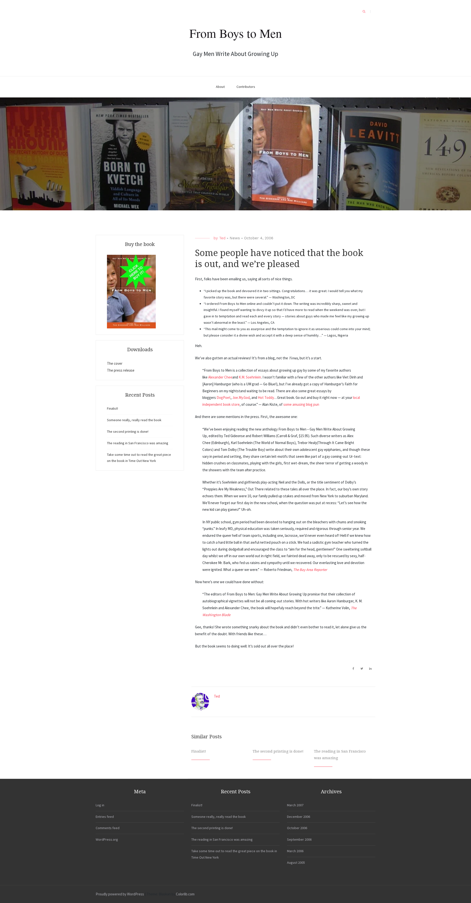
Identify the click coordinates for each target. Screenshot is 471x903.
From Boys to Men (235, 33)
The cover (114, 363)
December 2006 (298, 816)
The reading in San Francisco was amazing (137, 443)
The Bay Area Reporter (310, 569)
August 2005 (296, 862)
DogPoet (224, 397)
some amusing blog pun (301, 404)
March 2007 (295, 805)
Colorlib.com (185, 894)
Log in (100, 805)
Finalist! (198, 751)
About (220, 86)
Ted (222, 238)
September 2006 (299, 839)
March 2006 (295, 851)
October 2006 (297, 828)
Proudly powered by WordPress (120, 894)
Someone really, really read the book (134, 420)
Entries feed (105, 816)
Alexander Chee (220, 377)
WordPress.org (107, 839)
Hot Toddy (266, 397)
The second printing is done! (278, 751)
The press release (120, 370)
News (235, 238)
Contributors (245, 86)
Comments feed (107, 828)
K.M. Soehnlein (250, 377)
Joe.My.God (241, 397)
